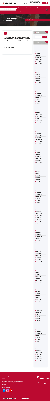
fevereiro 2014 (38, 348)
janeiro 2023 (38, 137)
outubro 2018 (38, 234)
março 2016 (38, 297)
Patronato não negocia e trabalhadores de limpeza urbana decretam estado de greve (17, 38)
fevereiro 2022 (39, 158)
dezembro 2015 (39, 303)
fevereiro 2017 (38, 276)
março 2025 (38, 82)
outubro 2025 (38, 68)
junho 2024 (38, 101)
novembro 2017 (39, 257)
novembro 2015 (39, 306)
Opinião (19, 11)
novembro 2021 (39, 164)
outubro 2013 (38, 356)
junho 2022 (38, 150)
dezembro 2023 (39, 114)
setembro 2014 (39, 333)
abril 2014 (38, 343)
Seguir (43, 2)
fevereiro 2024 (39, 110)
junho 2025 (38, 76)
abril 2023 (38, 131)
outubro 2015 (38, 308)
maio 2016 (38, 293)
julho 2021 (38, 173)
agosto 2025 (38, 72)
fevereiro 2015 (38, 324)
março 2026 (38, 57)
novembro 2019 (39, 215)
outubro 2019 (38, 217)
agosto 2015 (38, 312)
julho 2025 (38, 74)
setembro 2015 (39, 310)
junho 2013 (38, 365)
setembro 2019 (39, 219)
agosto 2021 (38, 171)
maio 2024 (38, 103)
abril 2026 (38, 55)
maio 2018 (38, 244)
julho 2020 (38, 198)
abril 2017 (38, 272)
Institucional (20, 7)
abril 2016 (38, 295)
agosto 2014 (38, 335)
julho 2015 (38, 314)
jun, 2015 (5, 33)
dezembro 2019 (39, 213)
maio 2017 (38, 270)
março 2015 (38, 322)
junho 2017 (38, 268)
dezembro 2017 (39, 255)
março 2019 (38, 228)
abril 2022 (38, 154)
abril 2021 (38, 179)
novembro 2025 (39, 65)
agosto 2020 (38, 196)
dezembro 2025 (39, 63)
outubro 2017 (38, 259)
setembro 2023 (39, 120)
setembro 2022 (39, 145)
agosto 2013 (38, 360)
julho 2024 (38, 99)
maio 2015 (38, 318)
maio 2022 (38, 152)
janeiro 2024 (38, 112)
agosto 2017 (38, 263)
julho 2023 (38, 124)
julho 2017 (38, 265)
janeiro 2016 (38, 301)
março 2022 (38, 156)
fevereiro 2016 (38, 299)
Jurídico (26, 7)
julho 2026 (38, 49)
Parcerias (24, 11)
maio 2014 (38, 341)
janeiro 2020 (38, 211)
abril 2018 (38, 247)
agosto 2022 (38, 148)
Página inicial (29, 19)
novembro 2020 (39, 190)
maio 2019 (38, 223)
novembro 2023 (39, 116)
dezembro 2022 (39, 139)
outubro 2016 (38, 284)
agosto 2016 (38, 287)
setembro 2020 (39, 194)
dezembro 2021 (39, 162)
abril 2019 (38, 226)
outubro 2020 (38, 192)
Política (30, 7)
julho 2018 (38, 240)
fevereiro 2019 (38, 230)
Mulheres (34, 7)
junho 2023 (38, 126)
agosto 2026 (38, 46)
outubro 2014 (38, 331)
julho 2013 (38, 362)
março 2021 (38, 181)
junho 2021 (38, 175)
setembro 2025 (39, 70)
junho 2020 (38, 200)
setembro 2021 (39, 169)
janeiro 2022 (38, 160)
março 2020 (38, 207)
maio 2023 (38, 129)
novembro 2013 (39, 354)
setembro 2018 (39, 236)
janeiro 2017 (38, 278)
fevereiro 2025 (39, 84)
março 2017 (38, 274)
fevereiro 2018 (38, 251)
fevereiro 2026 (39, 59)
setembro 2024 (39, 95)
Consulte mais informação (9, 47)
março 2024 (38, 108)
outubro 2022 (38, 143)
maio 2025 (38, 78)
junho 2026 (38, 51)
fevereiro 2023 (39, 135)
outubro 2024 (38, 93)
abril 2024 (38, 105)
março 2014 (38, 346)
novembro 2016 (39, 282)
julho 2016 (38, 289)
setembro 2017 (39, 261)
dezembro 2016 (39, 280)
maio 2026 (38, 53)
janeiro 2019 (38, 232)
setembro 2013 (39, 358)
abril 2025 (38, 80)
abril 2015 (38, 320)
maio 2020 (38, 202)
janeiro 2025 (38, 86)
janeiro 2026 (38, 61)
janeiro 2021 (38, 185)
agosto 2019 (38, 221)
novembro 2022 (39, 141)
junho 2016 (38, 291)
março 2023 (38, 133)
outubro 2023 (38, 118)
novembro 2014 (39, 329)
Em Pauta (39, 7)
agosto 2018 (38, 238)
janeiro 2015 (38, 327)
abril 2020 (38, 204)
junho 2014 (38, 339)
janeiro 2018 (38, 253)
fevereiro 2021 (38, 183)
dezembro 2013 (39, 352)
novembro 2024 (39, 91)
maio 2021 (38, 177)
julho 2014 (38, 337)
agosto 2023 (38, 122)
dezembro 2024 (39, 89)
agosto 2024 (38, 97)
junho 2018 (38, 242)
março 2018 (38, 249)
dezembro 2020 (39, 188)
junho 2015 (38, 316)
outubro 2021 (38, 167)
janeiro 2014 (38, 350)
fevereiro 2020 (39, 209)
